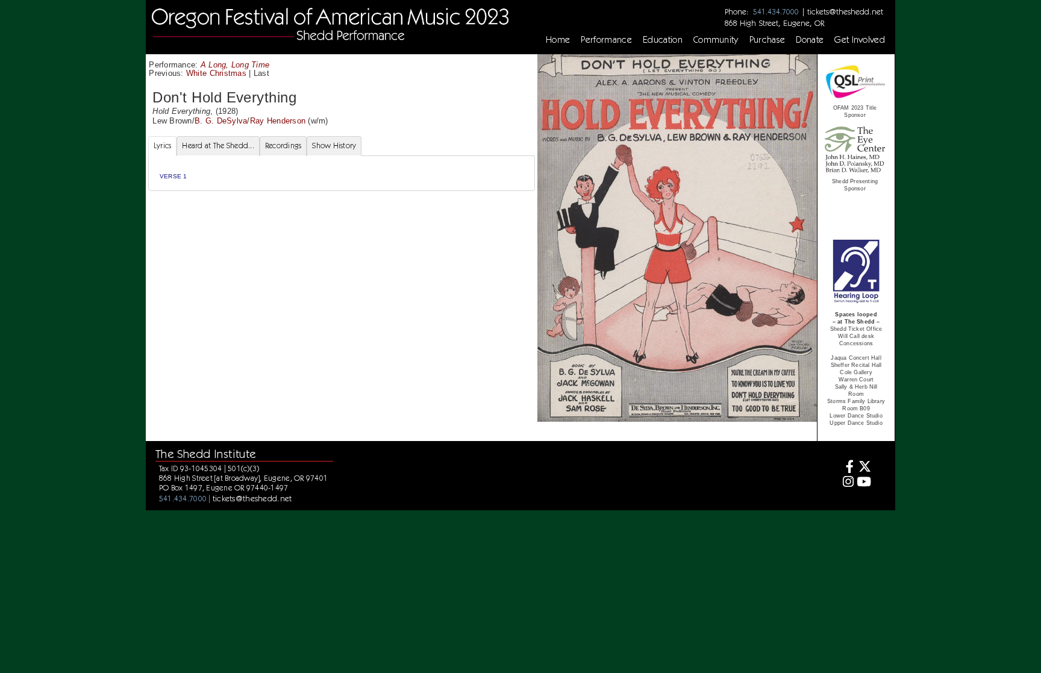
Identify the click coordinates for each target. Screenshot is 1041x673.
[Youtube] (864, 482)
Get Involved (859, 40)
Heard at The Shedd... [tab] (218, 145)
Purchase (767, 40)
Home (558, 40)
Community (716, 40)
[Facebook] (846, 467)
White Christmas (216, 73)
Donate (810, 40)
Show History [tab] (334, 145)
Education (663, 40)
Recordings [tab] (283, 145)
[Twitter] (864, 467)
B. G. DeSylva (221, 120)
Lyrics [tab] (163, 145)
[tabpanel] (341, 173)
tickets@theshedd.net (845, 11)
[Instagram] (846, 482)
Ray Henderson (277, 120)
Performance (606, 40)
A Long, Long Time (235, 64)
